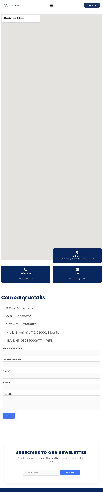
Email (77, 273)
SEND (9, 416)
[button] (51, 5)
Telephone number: (12, 360)
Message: (7, 394)
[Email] (77, 269)
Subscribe (70, 472)
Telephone (26, 273)
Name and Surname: (13, 348)
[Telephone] (25, 269)
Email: (6, 371)
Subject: (7, 382)
